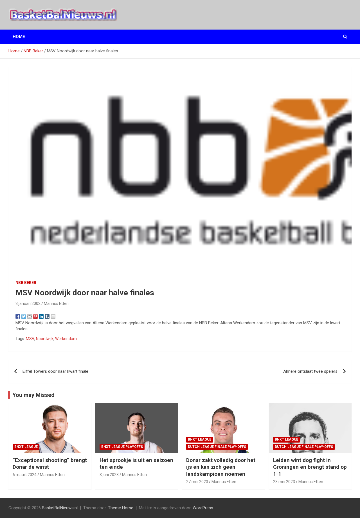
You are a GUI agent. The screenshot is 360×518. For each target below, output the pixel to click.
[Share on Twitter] (23, 316)
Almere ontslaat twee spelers (310, 371)
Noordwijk (44, 338)
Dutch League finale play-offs (217, 447)
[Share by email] (53, 316)
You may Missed (33, 395)
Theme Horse (120, 507)
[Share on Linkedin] (41, 316)
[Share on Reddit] (29, 316)
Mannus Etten (56, 303)
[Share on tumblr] (47, 316)
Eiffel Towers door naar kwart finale (55, 371)
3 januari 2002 (27, 303)
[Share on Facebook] (17, 316)
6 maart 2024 (25, 474)
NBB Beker (25, 282)
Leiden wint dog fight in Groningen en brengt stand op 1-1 (310, 467)
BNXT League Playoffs (122, 447)
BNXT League (26, 447)
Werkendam (66, 338)
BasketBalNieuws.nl (60, 507)
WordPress (203, 507)
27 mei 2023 (197, 481)
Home (19, 36)
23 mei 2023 (284, 481)
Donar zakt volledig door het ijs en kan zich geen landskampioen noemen (220, 467)
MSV (30, 338)
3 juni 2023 (109, 474)
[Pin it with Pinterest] (35, 316)
